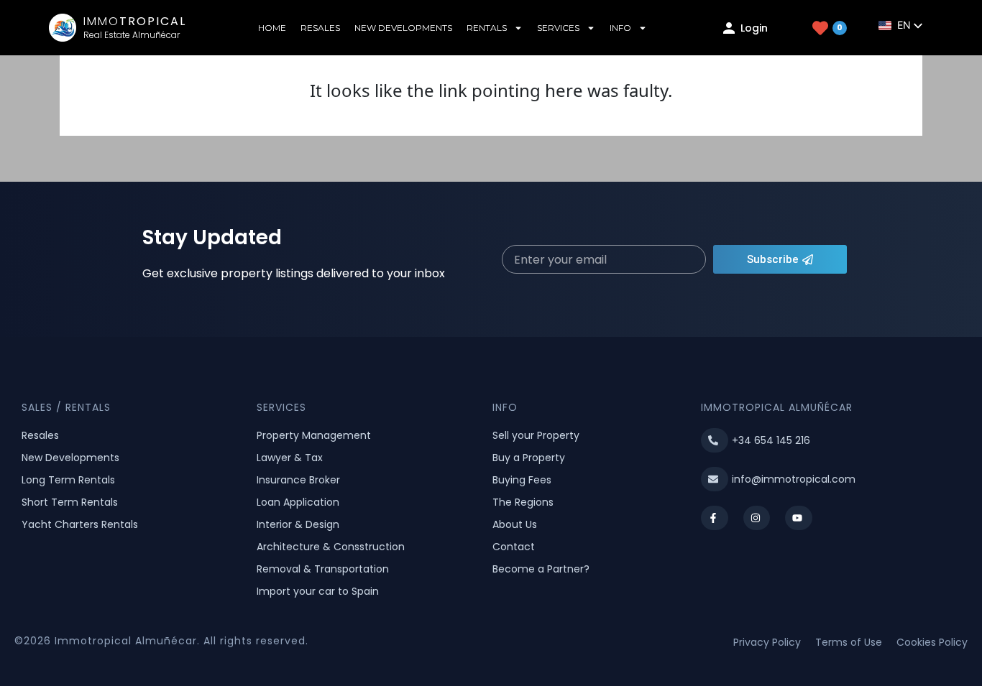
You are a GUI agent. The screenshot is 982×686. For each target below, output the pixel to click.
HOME (272, 27)
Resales (320, 27)
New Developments (403, 27)
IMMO (134, 21)
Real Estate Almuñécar (131, 35)
